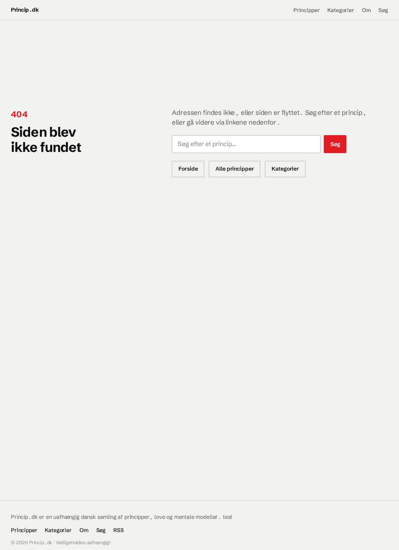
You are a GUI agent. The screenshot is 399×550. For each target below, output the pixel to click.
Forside (188, 168)
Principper (306, 10)
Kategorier (340, 10)
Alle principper (234, 168)
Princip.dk (25, 9)
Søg (383, 10)
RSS (118, 530)
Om (366, 10)
